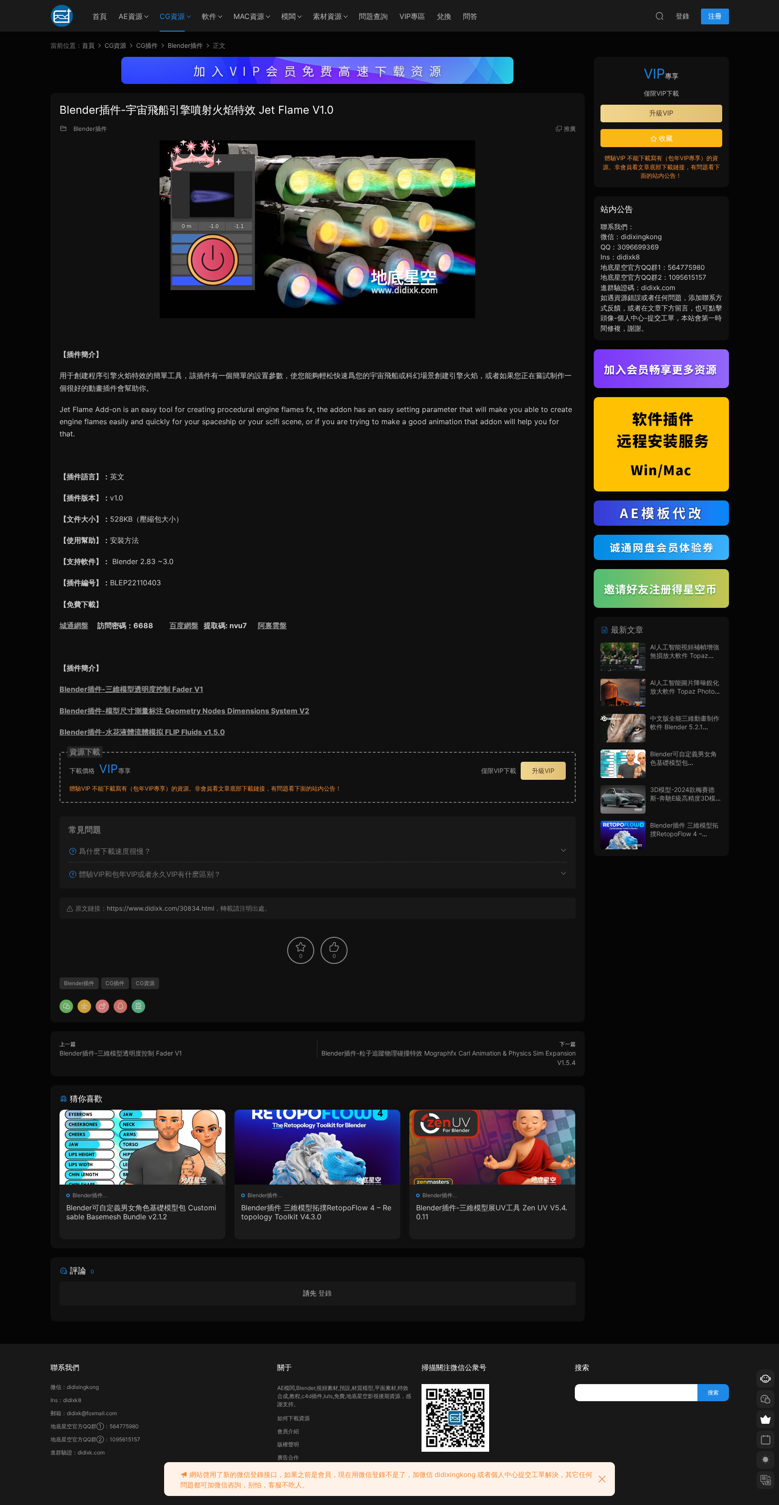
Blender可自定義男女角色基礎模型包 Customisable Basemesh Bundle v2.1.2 (141, 1212)
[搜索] (659, 15)
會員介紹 (288, 1431)
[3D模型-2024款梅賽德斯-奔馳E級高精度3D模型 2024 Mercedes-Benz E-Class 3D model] (623, 799)
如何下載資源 (293, 1418)
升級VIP (543, 770)
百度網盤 (184, 625)
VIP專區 (412, 16)
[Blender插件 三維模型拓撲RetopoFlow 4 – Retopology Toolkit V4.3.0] (317, 1147)
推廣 (570, 128)
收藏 (665, 138)
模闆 (288, 16)
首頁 (99, 16)
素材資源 (327, 16)
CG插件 (114, 983)
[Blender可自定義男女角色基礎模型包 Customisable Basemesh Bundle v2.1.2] (142, 1147)
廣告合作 (288, 1457)
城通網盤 (74, 625)
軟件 (209, 16)
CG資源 (172, 16)
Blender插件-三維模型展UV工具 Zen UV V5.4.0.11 (491, 1212)
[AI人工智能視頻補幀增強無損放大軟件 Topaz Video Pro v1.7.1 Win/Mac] (623, 657)
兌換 (444, 16)
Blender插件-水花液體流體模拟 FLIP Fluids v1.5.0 (142, 731)
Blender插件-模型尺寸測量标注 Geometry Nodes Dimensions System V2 (184, 710)
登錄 (325, 1293)
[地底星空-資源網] (61, 16)
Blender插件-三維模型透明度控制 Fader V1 (131, 689)
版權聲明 (288, 1444)
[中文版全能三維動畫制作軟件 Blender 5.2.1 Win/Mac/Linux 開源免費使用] (623, 728)
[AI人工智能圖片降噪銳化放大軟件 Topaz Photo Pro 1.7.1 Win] (623, 692)
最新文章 (626, 629)
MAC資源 (249, 16)
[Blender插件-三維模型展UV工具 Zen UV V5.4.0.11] (492, 1147)
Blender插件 (90, 128)
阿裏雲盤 (272, 625)
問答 (470, 16)
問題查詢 (373, 16)
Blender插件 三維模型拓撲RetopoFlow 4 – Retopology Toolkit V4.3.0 (316, 1212)
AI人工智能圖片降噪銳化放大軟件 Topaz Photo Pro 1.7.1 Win (684, 691)
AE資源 (130, 16)
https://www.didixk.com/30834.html (160, 908)
